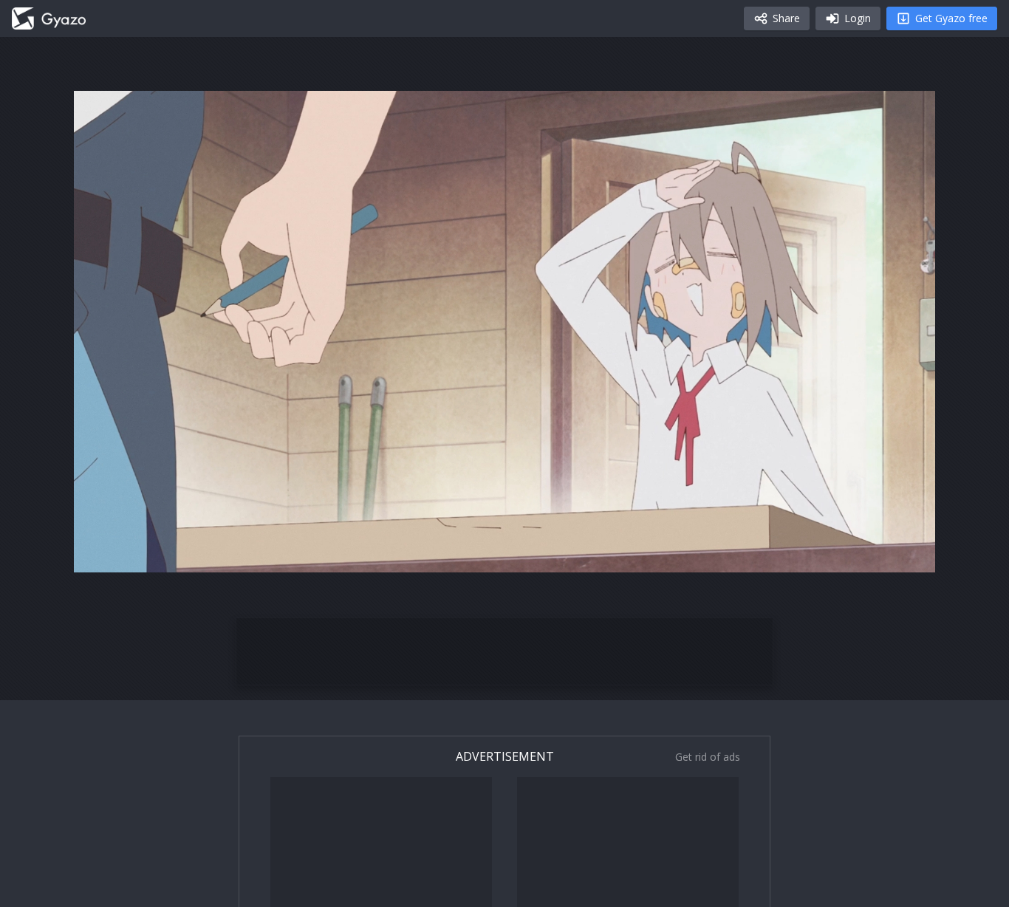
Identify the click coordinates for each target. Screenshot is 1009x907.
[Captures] (49, 18)
